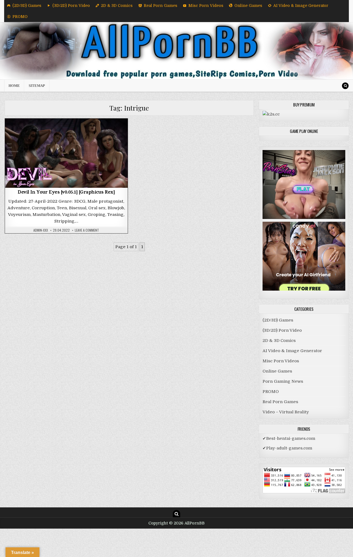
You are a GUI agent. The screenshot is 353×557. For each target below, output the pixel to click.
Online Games (248, 5)
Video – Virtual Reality (286, 411)
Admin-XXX (40, 230)
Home (14, 86)
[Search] (345, 85)
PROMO (20, 16)
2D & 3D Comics (117, 5)
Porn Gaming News (283, 381)
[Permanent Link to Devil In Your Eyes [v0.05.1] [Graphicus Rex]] (66, 153)
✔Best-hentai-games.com (289, 438)
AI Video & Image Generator (300, 5)
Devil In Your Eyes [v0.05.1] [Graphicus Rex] (66, 193)
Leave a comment (87, 230)
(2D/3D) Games (26, 5)
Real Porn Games (160, 5)
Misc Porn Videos (205, 5)
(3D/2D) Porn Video (71, 5)
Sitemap (37, 86)
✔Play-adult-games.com (287, 448)
